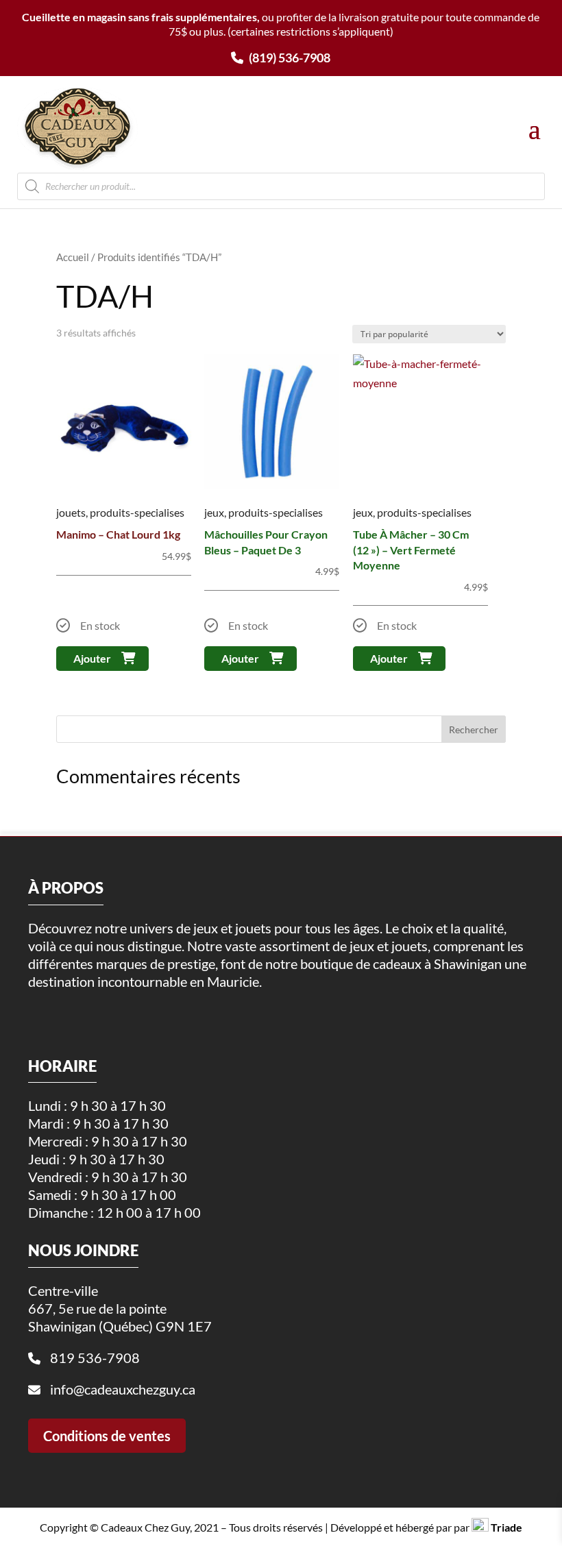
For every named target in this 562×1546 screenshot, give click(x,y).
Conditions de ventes (107, 1435)
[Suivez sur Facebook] (35, 1014)
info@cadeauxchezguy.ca (122, 1389)
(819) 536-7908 (288, 57)
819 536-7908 (95, 1357)
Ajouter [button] (92, 658)
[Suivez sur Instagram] (64, 1014)
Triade (506, 1527)
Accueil (72, 257)
